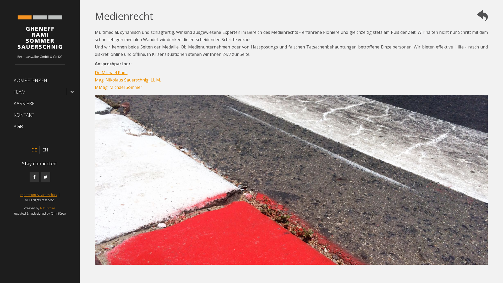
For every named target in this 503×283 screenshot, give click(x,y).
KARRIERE (24, 103)
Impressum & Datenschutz (38, 195)
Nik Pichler (47, 208)
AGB (18, 126)
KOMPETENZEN (30, 80)
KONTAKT (24, 115)
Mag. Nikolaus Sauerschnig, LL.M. (128, 80)
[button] (40, 91)
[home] (40, 38)
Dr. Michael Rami (111, 72)
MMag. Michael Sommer (118, 87)
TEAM (20, 92)
